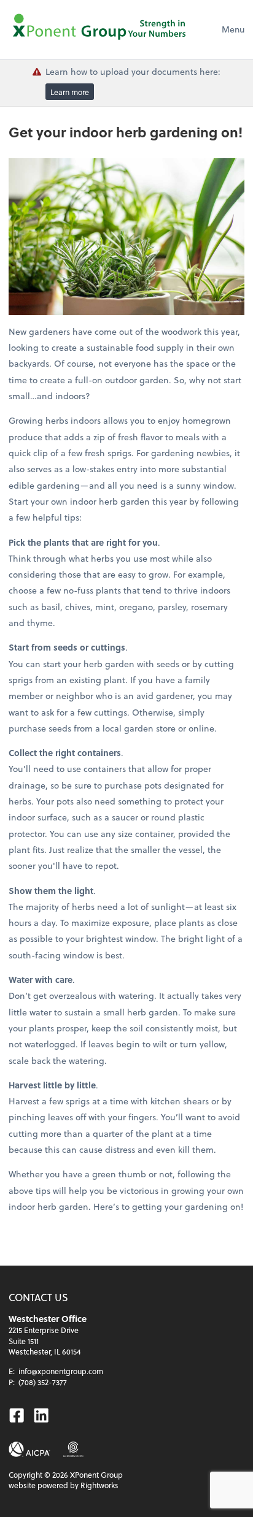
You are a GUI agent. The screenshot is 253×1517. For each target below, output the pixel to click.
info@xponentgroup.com (60, 1371)
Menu (233, 29)
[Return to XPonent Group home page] (101, 29)
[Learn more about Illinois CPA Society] (73, 1449)
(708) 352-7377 (42, 1382)
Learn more (69, 91)
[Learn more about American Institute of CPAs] (29, 1449)
